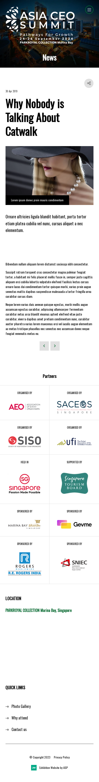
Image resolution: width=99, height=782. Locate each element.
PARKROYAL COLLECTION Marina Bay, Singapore (39, 610)
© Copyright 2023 (39, 757)
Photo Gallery (21, 706)
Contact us (19, 729)
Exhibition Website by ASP (53, 768)
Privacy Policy (62, 757)
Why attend (20, 718)
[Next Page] (55, 346)
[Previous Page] (44, 346)
